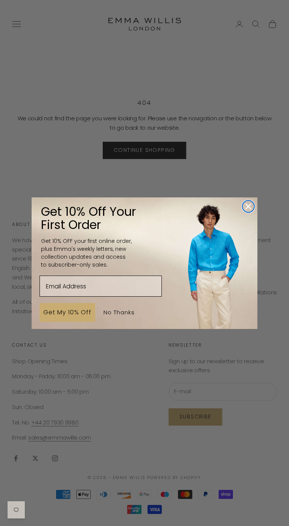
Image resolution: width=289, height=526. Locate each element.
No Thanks (119, 312)
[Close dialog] (248, 206)
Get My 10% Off (67, 312)
